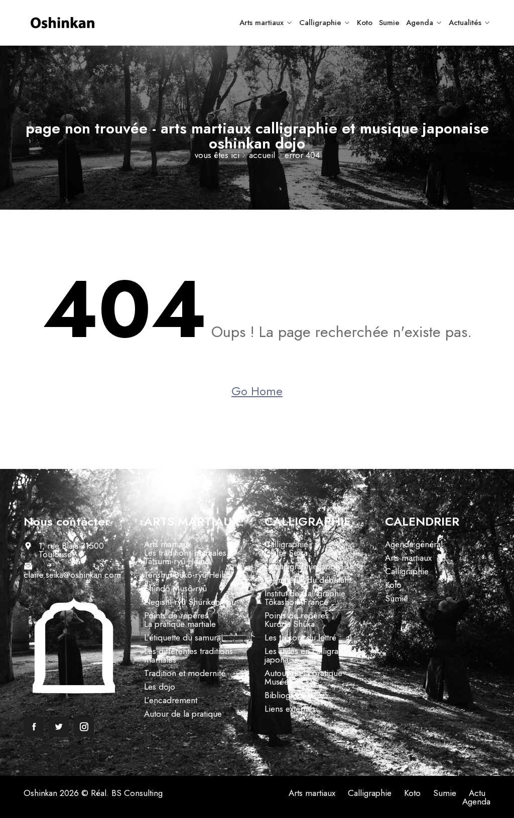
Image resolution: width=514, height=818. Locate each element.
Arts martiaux (261, 23)
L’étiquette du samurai (183, 637)
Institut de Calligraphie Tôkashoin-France (305, 597)
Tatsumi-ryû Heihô (177, 561)
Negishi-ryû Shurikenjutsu (190, 602)
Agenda (419, 23)
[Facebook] (34, 727)
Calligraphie (320, 23)
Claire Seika (286, 553)
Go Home (257, 391)
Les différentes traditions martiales (188, 655)
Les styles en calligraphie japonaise (309, 655)
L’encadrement (170, 700)
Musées (278, 682)
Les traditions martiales (185, 553)
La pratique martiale (180, 624)
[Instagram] (84, 727)
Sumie (389, 23)
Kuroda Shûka (290, 624)
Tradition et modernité (184, 673)
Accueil (262, 155)
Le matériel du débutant (308, 580)
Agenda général (414, 544)
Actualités (465, 23)
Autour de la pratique (183, 714)
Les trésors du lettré (300, 637)
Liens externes (290, 709)
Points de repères (176, 615)
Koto (364, 23)
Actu (477, 793)
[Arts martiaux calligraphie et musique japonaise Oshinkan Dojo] (76, 23)
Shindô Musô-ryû (175, 588)
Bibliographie (289, 695)
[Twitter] (59, 727)
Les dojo (159, 687)
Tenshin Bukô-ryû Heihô (187, 575)
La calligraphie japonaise (309, 566)
